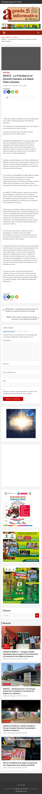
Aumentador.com (21, 791)
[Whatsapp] (12, 91)
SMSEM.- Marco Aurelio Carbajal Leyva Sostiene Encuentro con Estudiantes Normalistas (21, 318)
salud (11, 300)
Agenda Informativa (21, 789)
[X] (8, 91)
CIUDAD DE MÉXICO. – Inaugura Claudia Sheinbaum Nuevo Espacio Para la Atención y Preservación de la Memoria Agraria (20, 654)
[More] (16, 91)
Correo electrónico (9, 372)
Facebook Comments (23, 331)
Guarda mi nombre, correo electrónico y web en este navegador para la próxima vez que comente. (20, 392)
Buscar (37, 615)
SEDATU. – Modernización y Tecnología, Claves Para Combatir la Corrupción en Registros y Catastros (19, 691)
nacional (6, 72)
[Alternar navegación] (4, 32)
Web (4, 381)
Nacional (7, 623)
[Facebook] (5, 91)
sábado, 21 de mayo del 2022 (12, 85)
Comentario (7, 340)
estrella (24, 85)
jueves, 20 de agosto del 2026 (12, 733)
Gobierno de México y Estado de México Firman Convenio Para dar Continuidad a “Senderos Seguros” (19, 728)
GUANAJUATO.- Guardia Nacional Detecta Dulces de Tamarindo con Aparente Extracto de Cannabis (21, 310)
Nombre (6, 364)
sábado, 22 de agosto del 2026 (12, 659)
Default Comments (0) (9, 331)
